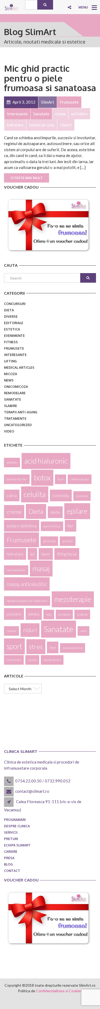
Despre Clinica (17, 826)
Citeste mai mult (26, 178)
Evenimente (14, 336)
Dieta (9, 310)
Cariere (10, 852)
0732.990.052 (57, 780)
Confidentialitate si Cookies (59, 991)
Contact (12, 871)
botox (42, 477)
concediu (61, 495)
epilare (77, 511)
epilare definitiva (22, 525)
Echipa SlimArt (17, 845)
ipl (32, 553)
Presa (9, 858)
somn (83, 631)
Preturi (11, 839)
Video (9, 431)
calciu (12, 495)
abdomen (12, 462)
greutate (67, 541)
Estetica (12, 329)
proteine (82, 614)
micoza (10, 374)
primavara (64, 614)
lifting (10, 361)
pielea (33, 613)
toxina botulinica (72, 648)
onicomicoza (16, 387)
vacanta (32, 660)
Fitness (11, 342)
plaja (48, 614)
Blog (8, 864)
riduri (30, 630)
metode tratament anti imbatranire (27, 601)
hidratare (15, 553)
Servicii (11, 832)
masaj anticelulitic (27, 584)
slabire (10, 406)
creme (14, 511)
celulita (35, 494)
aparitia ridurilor (17, 479)
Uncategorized (18, 425)
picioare (14, 613)
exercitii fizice (52, 526)
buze (60, 479)
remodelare (15, 393)
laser (45, 553)
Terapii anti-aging (20, 412)
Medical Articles (19, 368)
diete (55, 512)
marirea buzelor (16, 570)
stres (36, 646)
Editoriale (13, 323)
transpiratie (14, 660)
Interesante (15, 355)
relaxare (11, 631)
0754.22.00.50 (28, 780)
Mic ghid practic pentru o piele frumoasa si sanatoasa (50, 78)
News (9, 380)
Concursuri (15, 304)
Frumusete (14, 348)
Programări (15, 820)
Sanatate (12, 399)
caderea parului (79, 479)
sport (14, 646)
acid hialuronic (46, 461)
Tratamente (15, 419)
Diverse (11, 317)
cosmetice (82, 496)
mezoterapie (72, 599)
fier (70, 525)
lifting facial (67, 553)
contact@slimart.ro (32, 791)
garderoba (49, 541)
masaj (41, 568)
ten (53, 647)
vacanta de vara (52, 660)
